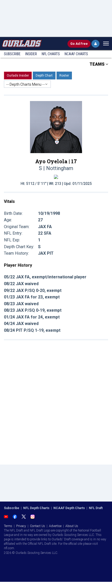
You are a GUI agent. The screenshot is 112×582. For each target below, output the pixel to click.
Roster (64, 75)
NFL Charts (51, 54)
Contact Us (37, 526)
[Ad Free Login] (95, 44)
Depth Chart (44, 75)
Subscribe (12, 54)
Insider (31, 54)
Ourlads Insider (18, 75)
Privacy (21, 526)
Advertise (55, 526)
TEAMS (97, 64)
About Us (71, 526)
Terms (8, 526)
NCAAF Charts (76, 54)
